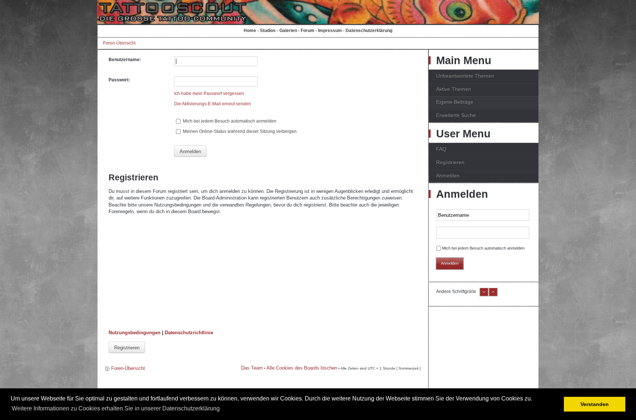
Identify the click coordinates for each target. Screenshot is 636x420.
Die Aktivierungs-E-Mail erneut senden (212, 103)
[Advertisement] (263, 272)
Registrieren (126, 347)
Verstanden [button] (594, 404)
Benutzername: (125, 59)
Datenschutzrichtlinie (189, 332)
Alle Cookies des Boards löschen (301, 368)
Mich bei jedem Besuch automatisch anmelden (229, 121)
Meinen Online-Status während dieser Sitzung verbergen (239, 131)
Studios (268, 30)
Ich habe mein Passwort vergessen (209, 93)
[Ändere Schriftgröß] (493, 294)
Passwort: (119, 79)
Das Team (252, 368)
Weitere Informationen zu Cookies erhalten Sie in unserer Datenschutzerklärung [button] (116, 408)
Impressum (330, 30)
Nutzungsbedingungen (134, 332)
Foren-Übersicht (119, 43)
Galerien (288, 30)
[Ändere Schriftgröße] (484, 294)
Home (250, 30)
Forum (307, 30)
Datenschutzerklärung (369, 30)
